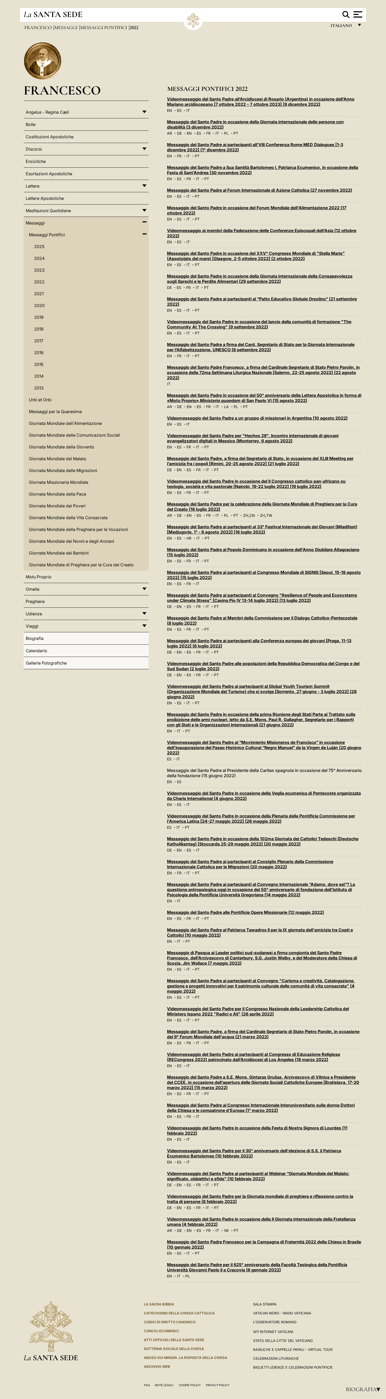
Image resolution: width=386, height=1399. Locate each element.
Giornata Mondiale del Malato (57, 458)
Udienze (34, 613)
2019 (39, 317)
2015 (38, 364)
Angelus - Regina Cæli (47, 112)
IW (226, 1230)
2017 (38, 340)
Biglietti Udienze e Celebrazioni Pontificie (293, 1367)
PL (226, 133)
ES (179, 110)
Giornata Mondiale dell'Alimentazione (65, 423)
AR (169, 133)
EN (169, 110)
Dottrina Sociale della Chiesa (174, 1349)
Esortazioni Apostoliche (49, 173)
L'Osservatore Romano (274, 1322)
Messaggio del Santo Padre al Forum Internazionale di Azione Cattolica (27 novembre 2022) (259, 190)
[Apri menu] (357, 14)
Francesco (38, 27)
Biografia (365, 1389)
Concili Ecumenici (161, 1331)
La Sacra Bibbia (159, 1304)
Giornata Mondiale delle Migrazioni (63, 470)
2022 (39, 281)
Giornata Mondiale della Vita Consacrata (68, 517)
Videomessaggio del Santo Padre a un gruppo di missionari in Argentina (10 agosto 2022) (257, 418)
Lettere (32, 186)
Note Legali (164, 1385)
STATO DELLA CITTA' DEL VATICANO (283, 1340)
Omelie (32, 589)
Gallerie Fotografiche (46, 663)
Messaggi (66, 27)
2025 (39, 246)
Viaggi (32, 626)
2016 (39, 352)
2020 (39, 305)
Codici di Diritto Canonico (170, 1322)
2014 (39, 376)
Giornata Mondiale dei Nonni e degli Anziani (71, 541)
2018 (39, 329)
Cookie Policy (190, 1385)
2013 (39, 388)
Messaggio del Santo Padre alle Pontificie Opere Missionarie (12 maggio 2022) (245, 912)
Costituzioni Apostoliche (50, 136)
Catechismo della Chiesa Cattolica (179, 1313)
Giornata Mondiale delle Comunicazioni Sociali (74, 435)
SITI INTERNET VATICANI (273, 1332)
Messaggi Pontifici (104, 27)
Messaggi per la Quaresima (55, 411)
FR (208, 133)
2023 (39, 270)
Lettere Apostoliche (45, 198)
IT (188, 110)
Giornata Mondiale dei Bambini (59, 553)
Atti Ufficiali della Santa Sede (174, 1340)
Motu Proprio (38, 576)
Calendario (36, 650)
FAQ (147, 1385)
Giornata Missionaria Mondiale (58, 482)
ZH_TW (266, 515)
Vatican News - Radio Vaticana (282, 1313)
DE (179, 133)
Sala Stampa (265, 1304)
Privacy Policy (217, 1385)
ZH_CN (249, 515)
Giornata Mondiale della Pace (57, 494)
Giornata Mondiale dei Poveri (57, 505)
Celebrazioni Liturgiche (276, 1358)
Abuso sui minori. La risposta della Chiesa (185, 1358)
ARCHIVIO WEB (157, 1366)
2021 (39, 293)
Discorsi (34, 149)
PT (235, 133)
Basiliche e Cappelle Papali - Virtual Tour (292, 1349)
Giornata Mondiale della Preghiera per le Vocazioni (78, 529)
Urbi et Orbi (40, 399)
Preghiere (35, 601)
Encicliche (36, 161)
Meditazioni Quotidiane (48, 210)
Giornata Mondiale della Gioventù (61, 446)
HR (188, 538)
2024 (39, 258)
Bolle (30, 124)
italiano (342, 27)
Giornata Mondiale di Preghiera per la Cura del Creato (81, 564)
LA (226, 406)
